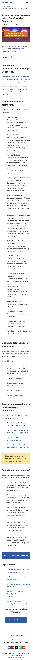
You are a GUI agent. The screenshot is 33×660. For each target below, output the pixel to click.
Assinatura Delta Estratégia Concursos (16, 77)
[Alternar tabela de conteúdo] (12, 57)
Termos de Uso (24, 642)
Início (8, 639)
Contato (23, 639)
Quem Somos (16, 639)
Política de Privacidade (11, 642)
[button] (27, 2)
